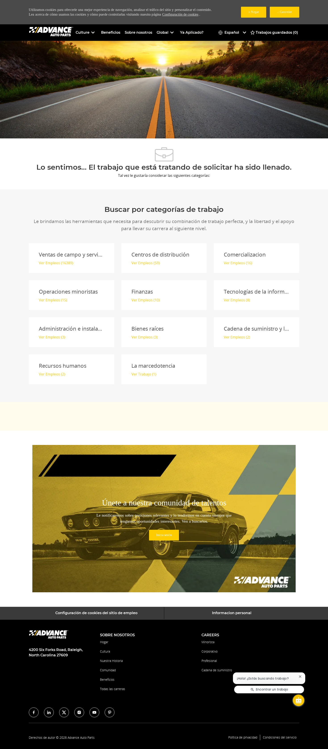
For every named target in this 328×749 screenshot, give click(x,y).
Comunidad (108, 670)
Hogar (104, 642)
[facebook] (34, 712)
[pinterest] (109, 712)
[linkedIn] (49, 712)
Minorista (207, 642)
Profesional (209, 661)
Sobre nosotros (138, 32)
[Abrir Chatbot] (298, 700)
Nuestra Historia (111, 661)
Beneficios (110, 32)
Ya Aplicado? (191, 32)
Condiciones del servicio (280, 737)
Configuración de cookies (180, 14)
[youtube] (94, 712)
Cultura (105, 651)
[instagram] (79, 712)
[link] (164, 535)
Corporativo (209, 651)
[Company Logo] (51, 32)
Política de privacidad (242, 737)
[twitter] (64, 712)
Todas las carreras (112, 689)
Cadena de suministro (216, 670)
